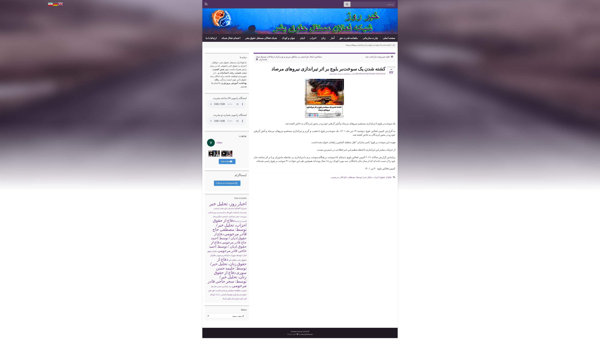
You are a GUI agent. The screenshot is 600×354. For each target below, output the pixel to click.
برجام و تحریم (221, 212)
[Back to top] (7, 347)
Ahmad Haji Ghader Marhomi (371, 73)
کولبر (229, 298)
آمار (332, 37)
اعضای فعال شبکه (230, 37)
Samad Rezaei (307, 334)
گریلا (224, 298)
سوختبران (333, 73)
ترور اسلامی (212, 212)
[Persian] (50, 3)
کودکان (212, 294)
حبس (237, 216)
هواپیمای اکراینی (226, 294)
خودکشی (232, 216)
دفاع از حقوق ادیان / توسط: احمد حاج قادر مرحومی (229, 238)
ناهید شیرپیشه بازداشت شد (377, 56)
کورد (245, 298)
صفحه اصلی (389, 37)
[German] (55, 3)
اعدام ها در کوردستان (227, 208)
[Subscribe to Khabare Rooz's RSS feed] (206, 3)
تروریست (243, 216)
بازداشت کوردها (233, 212)
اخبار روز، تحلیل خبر (228, 203)
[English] (60, 3)
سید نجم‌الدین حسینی (224, 286)
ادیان (302, 37)
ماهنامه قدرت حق (348, 37)
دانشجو (225, 216)
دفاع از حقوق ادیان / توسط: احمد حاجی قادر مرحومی (228, 246)
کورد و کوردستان (237, 298)
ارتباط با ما (211, 37)
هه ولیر (235, 294)
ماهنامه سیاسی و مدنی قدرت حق (226, 290)
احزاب (313, 37)
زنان (323, 37)
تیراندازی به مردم (344, 73)
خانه (393, 45)
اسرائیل (244, 208)
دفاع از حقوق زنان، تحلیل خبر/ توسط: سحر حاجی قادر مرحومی (227, 279)
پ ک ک (218, 294)
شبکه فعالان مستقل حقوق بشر (261, 37)
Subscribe (225, 161)
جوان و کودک (288, 37)
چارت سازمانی (370, 37)
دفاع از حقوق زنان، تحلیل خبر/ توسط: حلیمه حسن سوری (228, 266)
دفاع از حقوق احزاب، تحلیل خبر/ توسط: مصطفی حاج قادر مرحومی (361, 177)
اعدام (238, 208)
